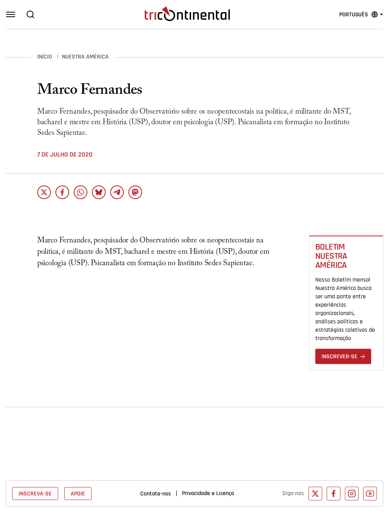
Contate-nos (155, 493)
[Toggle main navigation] (11, 14)
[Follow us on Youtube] (370, 493)
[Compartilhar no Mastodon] (135, 192)
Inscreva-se (35, 493)
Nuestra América (85, 57)
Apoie (78, 493)
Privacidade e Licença (208, 493)
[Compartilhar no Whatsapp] (80, 192)
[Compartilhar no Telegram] (117, 192)
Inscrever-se (339, 356)
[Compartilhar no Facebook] (62, 192)
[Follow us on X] (315, 493)
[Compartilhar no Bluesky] (99, 192)
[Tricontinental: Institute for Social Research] (187, 13)
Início (44, 57)
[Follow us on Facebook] (333, 493)
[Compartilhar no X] (44, 192)
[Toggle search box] (30, 14)
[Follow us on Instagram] (352, 493)
